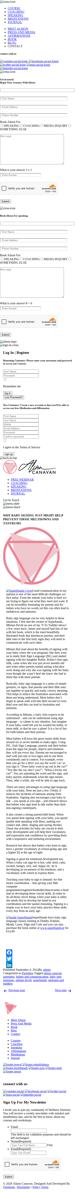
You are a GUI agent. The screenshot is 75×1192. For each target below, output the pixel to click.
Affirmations (18, 1051)
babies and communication (32, 976)
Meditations (18, 1054)
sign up (9, 454)
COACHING (16, 11)
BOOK (12, 39)
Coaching (16, 1044)
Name (21, 1141)
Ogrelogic (9, 1187)
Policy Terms (40, 1187)
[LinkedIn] (37, 965)
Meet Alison (18, 1020)
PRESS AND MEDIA (21, 32)
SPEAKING (15, 15)
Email (14, 1127)
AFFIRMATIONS (19, 35)
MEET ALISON (18, 28)
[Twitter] (37, 959)
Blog (14, 1030)
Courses (16, 1040)
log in (8, 393)
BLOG (12, 42)
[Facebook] (37, 952)
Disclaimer (23, 1187)
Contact (15, 1034)
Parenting (27, 973)
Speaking (16, 1047)
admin (47, 969)
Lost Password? (13, 397)
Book (14, 1027)
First (49, 1145)
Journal (15, 1058)
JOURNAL (15, 22)
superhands (40, 980)
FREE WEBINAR (22, 479)
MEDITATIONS (18, 18)
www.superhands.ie (52, 928)
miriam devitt (24, 980)
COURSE (14, 8)
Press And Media (21, 1023)
